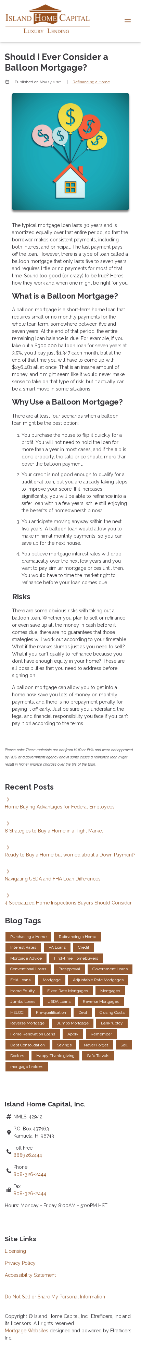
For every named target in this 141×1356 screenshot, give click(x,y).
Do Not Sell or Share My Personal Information (55, 1296)
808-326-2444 (29, 1174)
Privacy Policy (20, 1263)
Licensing (15, 1251)
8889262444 (27, 1155)
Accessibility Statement (30, 1275)
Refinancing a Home (91, 82)
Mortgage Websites (27, 1330)
